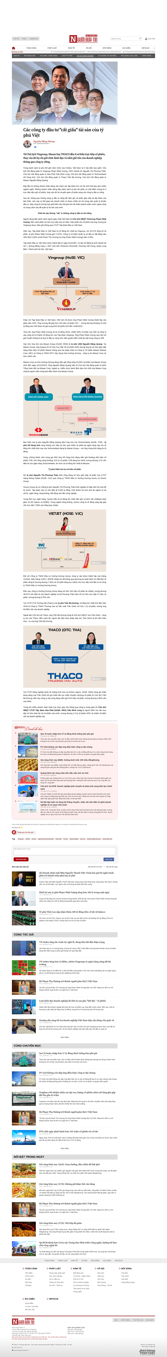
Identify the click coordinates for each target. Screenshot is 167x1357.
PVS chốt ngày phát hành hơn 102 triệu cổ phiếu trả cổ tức (68, 1131)
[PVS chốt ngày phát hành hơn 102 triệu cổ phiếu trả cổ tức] (24, 1137)
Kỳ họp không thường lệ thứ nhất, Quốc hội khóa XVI (45, 52)
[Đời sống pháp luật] (131, 1352)
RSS (116, 1320)
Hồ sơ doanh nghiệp (85, 56)
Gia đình (124, 1273)
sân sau (82, 839)
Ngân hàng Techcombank (46, 839)
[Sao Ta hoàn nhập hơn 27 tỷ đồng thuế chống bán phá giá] (28, 739)
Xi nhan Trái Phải (31, 1307)
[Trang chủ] (83, 39)
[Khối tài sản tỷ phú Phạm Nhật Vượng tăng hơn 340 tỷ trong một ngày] (24, 898)
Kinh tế (71, 48)
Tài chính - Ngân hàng (48, 56)
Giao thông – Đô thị (104, 1285)
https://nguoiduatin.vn (18, 1327)
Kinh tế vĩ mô (67, 56)
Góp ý (24, 39)
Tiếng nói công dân (56, 1282)
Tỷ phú (66, 839)
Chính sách (29, 1276)
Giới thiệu (125, 1320)
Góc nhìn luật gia (55, 1276)
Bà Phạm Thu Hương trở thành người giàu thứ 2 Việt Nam (68, 981)
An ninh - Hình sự (56, 1285)
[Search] (140, 39)
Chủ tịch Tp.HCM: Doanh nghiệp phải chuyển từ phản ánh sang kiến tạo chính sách (76, 787)
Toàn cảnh (31, 48)
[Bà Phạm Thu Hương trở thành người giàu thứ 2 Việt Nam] (24, 987)
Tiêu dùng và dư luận (81, 1289)
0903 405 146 (18, 1347)
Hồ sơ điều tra (54, 1279)
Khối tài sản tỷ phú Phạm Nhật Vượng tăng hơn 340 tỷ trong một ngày (74, 892)
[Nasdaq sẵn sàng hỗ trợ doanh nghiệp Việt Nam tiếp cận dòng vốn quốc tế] (24, 1026)
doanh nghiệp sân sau (94, 839)
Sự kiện (28, 1279)
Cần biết (124, 1279)
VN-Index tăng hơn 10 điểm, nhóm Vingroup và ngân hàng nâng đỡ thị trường (75, 963)
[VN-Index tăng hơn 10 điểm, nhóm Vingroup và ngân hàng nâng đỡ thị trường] (24, 967)
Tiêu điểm (28, 1273)
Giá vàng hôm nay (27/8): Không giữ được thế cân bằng (67, 1184)
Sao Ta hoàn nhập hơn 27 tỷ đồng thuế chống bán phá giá (67, 734)
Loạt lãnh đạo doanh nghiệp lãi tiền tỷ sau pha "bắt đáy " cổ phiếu (72, 1000)
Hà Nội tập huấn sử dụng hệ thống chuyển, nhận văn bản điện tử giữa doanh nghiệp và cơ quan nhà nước (75, 803)
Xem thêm (65, 1037)
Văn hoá (100, 1279)
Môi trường (101, 1282)
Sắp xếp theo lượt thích (95, 867)
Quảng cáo (34, 39)
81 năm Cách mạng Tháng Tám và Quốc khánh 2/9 (81, 52)
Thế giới (28, 1285)
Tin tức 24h (138, 1320)
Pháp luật (52, 48)
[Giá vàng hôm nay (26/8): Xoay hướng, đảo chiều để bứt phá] (24, 1170)
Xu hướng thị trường (107, 56)
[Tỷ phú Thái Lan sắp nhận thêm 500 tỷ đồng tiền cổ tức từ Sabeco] (24, 917)
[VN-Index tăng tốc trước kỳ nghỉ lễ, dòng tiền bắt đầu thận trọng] (24, 948)
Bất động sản (29, 56)
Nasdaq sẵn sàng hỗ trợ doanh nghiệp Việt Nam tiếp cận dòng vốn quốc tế (76, 1020)
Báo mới (149, 1320)
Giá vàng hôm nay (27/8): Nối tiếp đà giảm (60, 1223)
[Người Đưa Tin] (53, 1321)
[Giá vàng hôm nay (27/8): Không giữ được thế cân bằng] (24, 1190)
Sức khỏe (125, 1276)
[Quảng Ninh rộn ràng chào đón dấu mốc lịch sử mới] (28, 778)
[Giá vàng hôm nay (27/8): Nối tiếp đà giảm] (24, 1229)
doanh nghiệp (74, 839)
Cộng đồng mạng (128, 1282)
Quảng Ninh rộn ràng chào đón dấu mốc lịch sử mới (64, 773)
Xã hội (89, 48)
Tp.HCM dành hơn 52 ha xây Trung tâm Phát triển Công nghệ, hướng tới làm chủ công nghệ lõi (78, 1244)
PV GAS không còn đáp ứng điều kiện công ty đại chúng (66, 747)
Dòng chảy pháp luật (57, 1273)
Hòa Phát (58, 839)
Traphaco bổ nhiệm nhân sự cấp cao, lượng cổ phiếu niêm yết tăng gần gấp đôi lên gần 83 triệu (77, 1093)
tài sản (34, 839)
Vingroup (21, 839)
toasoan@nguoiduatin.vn (21, 1350)
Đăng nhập (108, 859)
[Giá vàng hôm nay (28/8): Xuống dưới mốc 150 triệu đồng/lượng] (28, 765)
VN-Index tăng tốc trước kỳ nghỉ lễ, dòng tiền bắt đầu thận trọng (72, 942)
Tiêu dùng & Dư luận (129, 56)
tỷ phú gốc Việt (107, 839)
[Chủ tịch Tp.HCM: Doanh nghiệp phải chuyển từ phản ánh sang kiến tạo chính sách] (28, 791)
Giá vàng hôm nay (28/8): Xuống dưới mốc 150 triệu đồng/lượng (69, 760)
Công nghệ (146, 56)
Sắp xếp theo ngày (112, 867)
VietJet (28, 839)
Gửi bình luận (21, 859)
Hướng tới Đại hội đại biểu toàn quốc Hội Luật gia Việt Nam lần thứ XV (122, 52)
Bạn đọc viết (30, 1310)
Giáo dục (100, 1276)
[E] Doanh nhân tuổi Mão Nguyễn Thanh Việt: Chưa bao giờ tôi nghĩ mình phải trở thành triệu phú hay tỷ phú (76, 874)
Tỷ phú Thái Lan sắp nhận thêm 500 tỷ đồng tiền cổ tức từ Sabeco (72, 911)
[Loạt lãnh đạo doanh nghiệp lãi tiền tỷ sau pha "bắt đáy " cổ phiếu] (24, 1006)
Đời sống (107, 48)
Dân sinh (100, 1273)
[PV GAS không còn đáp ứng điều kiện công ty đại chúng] (28, 752)
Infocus (146, 48)
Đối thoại (28, 1282)
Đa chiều (127, 48)
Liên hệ (16, 39)
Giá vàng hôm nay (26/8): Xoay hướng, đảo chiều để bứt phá (69, 1164)
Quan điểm (29, 1303)
